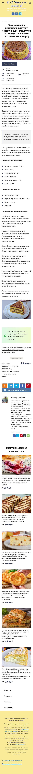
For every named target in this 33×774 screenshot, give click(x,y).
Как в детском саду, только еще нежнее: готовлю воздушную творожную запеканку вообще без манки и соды (16, 554)
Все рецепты (8, 708)
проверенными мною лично (20, 409)
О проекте (7, 690)
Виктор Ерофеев (18, 397)
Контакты (7, 702)
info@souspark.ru (21, 744)
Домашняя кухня (17, 358)
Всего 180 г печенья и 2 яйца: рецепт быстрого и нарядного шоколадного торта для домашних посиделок (14, 517)
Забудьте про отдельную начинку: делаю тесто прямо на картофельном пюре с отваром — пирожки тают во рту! (16, 593)
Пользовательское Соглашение (12, 760)
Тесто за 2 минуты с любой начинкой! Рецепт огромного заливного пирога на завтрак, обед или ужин (15, 632)
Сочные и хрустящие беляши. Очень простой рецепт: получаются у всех (16, 350)
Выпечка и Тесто (9, 64)
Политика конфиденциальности (12, 764)
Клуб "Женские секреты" (16, 4)
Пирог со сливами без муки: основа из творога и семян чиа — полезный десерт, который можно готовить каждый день (16, 478)
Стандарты (8, 696)
